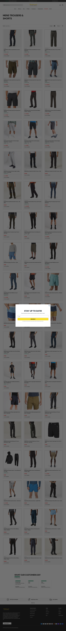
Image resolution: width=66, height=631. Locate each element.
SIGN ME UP (33, 319)
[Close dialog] (49, 305)
